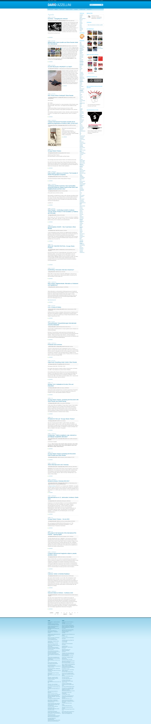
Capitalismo (81, 138)
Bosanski (81, 19)
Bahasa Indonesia (82, 18)
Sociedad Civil (82, 252)
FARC (81, 98)
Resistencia (81, 248)
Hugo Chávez (82, 127)
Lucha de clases (82, 139)
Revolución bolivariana (81, 64)
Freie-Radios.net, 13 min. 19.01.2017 (54, 685)
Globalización (82, 117)
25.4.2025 (63, 632)
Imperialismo (82, 128)
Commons (81, 72)
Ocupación (81, 59)
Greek (81, 24)
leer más (51, 37)
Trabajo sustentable (81, 176)
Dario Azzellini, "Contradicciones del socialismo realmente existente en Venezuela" (68, 697)
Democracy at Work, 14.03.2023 (67, 659)
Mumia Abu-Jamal (82, 173)
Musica (81, 174)
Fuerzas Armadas (82, 170)
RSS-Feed (95, 0)
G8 (80, 107)
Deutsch (52, 0)
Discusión (53, 268)
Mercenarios (82, 218)
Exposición (53, 17)
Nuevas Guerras (82, 181)
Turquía (81, 232)
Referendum (82, 209)
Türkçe (81, 30)
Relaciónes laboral (81, 51)
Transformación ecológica (82, 185)
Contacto (101, 0)
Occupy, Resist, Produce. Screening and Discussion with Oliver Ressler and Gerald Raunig (63, 400)
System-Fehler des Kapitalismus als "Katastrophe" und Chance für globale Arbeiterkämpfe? (54, 658)
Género (81, 110)
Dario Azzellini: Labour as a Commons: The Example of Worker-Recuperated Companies (63, 173)
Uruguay (81, 237)
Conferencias (53, 120)
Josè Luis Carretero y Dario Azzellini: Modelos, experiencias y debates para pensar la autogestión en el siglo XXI (68, 626)
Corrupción (81, 154)
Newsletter (92, 0)
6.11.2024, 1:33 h (64, 636)
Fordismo (81, 99)
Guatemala (81, 121)
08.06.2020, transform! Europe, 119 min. (68, 690)
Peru (80, 194)
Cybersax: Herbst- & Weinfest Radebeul (58, 574)
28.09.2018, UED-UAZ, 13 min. (67, 698)
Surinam (81, 230)
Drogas (81, 82)
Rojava (81, 215)
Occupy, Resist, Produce (54, 151)
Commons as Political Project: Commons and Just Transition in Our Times (68, 684)
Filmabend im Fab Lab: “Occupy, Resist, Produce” (61, 419)
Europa (81, 94)
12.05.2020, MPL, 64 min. (66, 694)
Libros (56, 9)
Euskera (81, 22)
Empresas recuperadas (82, 61)
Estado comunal (82, 147)
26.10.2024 (64, 638)
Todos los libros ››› (91, 73)
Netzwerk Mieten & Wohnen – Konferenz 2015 (60, 593)
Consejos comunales (81, 146)
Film (52, 149)
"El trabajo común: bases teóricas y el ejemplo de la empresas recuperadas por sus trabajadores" (68, 654)
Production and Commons (55, 344)
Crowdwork (81, 73)
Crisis (80, 155)
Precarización (82, 201)
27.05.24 (49, 636)
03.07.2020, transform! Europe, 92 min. (68, 686)
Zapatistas (81, 251)
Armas (81, 246)
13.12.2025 (64, 628)
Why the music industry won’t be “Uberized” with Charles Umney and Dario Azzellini (53, 645)
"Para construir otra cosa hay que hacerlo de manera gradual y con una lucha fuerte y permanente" (54, 652)
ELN (80, 87)
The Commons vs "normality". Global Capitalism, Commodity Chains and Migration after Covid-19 (68, 689)
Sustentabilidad (82, 177)
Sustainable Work (65, 646)
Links (99, 0)
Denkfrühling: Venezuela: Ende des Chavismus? (61, 269)
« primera (51, 612)
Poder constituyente (82, 151)
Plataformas (81, 196)
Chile (80, 69)
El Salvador (81, 86)
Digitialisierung (82, 78)
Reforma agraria (82, 160)
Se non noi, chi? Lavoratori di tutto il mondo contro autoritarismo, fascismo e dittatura (68, 674)
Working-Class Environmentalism (67, 643)
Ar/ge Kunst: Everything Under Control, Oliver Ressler (62, 362)
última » (71, 614)
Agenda (76, 9)
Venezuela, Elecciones (81, 241)
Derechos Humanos (81, 166)
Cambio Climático (82, 143)
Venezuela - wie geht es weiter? (53, 677)
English (49, 0)
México (81, 168)
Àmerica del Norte (82, 183)
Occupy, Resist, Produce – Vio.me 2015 (58, 519)
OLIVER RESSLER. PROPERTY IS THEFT (60, 66)
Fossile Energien (82, 100)
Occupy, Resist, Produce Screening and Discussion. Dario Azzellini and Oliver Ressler (62, 454)
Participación (82, 190)
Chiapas (81, 68)
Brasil (80, 67)
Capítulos (61, 9)
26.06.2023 (64, 651)
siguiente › (65, 614)
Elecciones (81, 247)
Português (81, 28)
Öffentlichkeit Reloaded (51, 714)
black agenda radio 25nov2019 (53, 663)
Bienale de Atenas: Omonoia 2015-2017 (58, 481)
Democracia (82, 74)
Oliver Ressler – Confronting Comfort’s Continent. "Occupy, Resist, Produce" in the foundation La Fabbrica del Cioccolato (63, 211)
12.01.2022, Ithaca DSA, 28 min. (67, 678)
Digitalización (82, 77)
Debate (63, 704)
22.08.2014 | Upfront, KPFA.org (53, 706)
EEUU (81, 85)
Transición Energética (81, 90)
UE (80, 93)
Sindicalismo (82, 113)
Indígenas (81, 129)
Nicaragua (81, 182)
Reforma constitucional (82, 243)
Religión (81, 210)
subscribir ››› (99, 18)
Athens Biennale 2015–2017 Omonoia (58, 464)
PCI (80, 191)
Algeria (81, 44)
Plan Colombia (82, 195)
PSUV (81, 204)
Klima (80, 140)
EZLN (80, 95)
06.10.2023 (64, 644)
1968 (80, 42)
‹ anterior (57, 612)
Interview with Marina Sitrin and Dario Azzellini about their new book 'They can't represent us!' (54, 704)
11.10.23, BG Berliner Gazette (52, 639)
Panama (81, 186)
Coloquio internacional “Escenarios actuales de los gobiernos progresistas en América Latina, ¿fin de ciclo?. (63, 122)
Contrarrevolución (82, 153)
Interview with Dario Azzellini (52, 662)
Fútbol (81, 106)
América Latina (82, 161)
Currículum (82, 9)
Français (81, 23)
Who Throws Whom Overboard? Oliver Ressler (60, 95)
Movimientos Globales (82, 116)
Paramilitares (82, 189)
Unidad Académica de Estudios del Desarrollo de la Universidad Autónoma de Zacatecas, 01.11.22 (68, 667)
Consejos (81, 208)
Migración (81, 169)
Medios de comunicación (82, 164)
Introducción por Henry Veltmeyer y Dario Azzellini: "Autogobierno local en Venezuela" (68, 701)
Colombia (81, 144)
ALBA (80, 43)
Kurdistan (81, 159)
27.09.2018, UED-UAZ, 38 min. (67, 705)
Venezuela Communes (65, 677)
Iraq (80, 132)
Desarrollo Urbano (81, 227)
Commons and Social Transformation (68, 637)
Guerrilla (81, 122)
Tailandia (81, 231)
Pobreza (81, 53)
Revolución (81, 214)
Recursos (81, 213)
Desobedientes (82, 236)
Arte (80, 158)
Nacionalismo (82, 178)
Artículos (50, 9)
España (81, 224)
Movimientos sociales (82, 221)
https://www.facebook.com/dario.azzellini (95, 24)
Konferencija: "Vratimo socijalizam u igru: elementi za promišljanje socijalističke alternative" (62, 435)
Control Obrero (82, 47)
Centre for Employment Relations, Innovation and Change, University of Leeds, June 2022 (54, 648)
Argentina (81, 52)
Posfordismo (82, 200)
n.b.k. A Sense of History (54, 307)
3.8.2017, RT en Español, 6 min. (67, 713)
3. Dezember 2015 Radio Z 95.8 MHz (54, 698)
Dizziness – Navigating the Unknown (58, 18)
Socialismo (81, 223)
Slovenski (81, 29)
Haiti (80, 123)
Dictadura (81, 79)
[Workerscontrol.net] (95, 82)
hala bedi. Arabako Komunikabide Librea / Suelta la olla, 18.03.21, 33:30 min (54, 654)
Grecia (81, 118)
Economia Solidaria (81, 220)
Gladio (81, 114)
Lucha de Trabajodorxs (82, 49)
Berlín (81, 58)
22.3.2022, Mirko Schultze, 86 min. (67, 671)
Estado (81, 225)
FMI (80, 134)
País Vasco (81, 57)
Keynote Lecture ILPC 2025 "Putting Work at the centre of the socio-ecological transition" (67, 630)
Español (55, 0)
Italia (80, 133)
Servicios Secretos (81, 109)
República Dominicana (82, 81)
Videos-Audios (69, 9)
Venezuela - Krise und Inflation (53, 684)
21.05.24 (49, 632)
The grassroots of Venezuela (52, 711)
